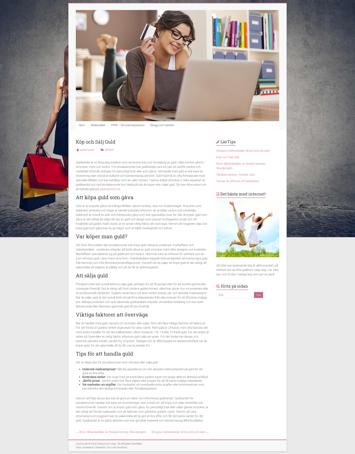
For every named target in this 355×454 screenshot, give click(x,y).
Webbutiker (98, 125)
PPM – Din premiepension (128, 125)
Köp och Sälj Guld (227, 157)
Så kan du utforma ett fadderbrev (237, 181)
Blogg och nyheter (162, 125)
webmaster (87, 150)
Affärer (109, 150)
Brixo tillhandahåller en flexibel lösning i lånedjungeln (111, 432)
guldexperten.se (109, 189)
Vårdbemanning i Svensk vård (235, 174)
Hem (82, 125)
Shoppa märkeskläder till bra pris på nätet (180, 432)
